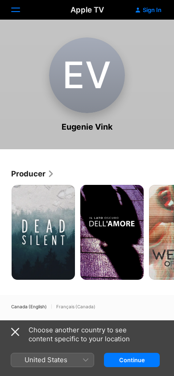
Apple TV (87, 9)
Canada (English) (29, 306)
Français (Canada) (75, 306)
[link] (32, 174)
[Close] (15, 332)
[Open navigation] (21, 10)
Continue (132, 360)
